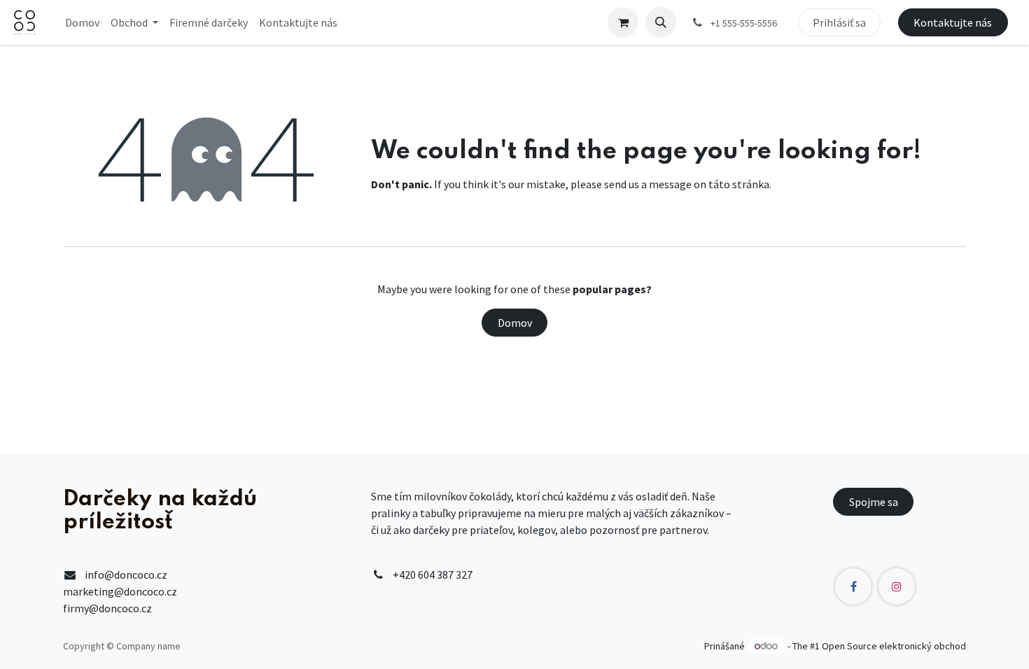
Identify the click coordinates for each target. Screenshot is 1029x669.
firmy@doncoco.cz (107, 608)
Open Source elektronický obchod (894, 646)
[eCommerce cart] (623, 22)
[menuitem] (82, 22)
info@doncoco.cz (126, 575)
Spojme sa (873, 502)
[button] (660, 22)
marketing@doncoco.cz (120, 591)
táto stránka (738, 184)
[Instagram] (896, 586)
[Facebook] (853, 586)
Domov (515, 323)
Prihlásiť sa (839, 22)
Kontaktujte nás (952, 22)
